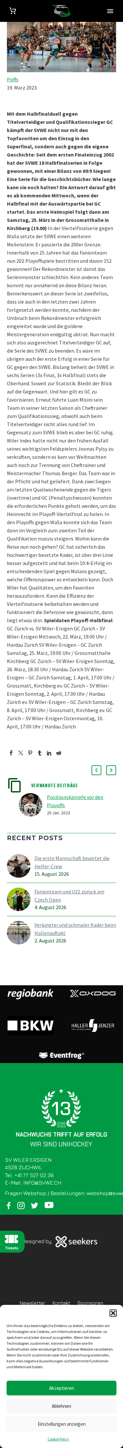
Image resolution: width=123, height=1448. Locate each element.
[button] (113, 1313)
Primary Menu (110, 11)
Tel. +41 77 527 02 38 (29, 1175)
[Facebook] (11, 753)
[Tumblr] (39, 753)
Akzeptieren (61, 1388)
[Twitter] (20, 753)
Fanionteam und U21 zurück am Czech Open (69, 895)
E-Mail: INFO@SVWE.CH (33, 1182)
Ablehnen (61, 1406)
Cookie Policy (58, 1439)
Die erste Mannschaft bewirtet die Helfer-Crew (72, 862)
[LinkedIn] (49, 753)
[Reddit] (58, 753)
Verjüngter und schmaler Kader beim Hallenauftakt (75, 929)
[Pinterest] (30, 753)
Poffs (12, 79)
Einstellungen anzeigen (62, 1424)
